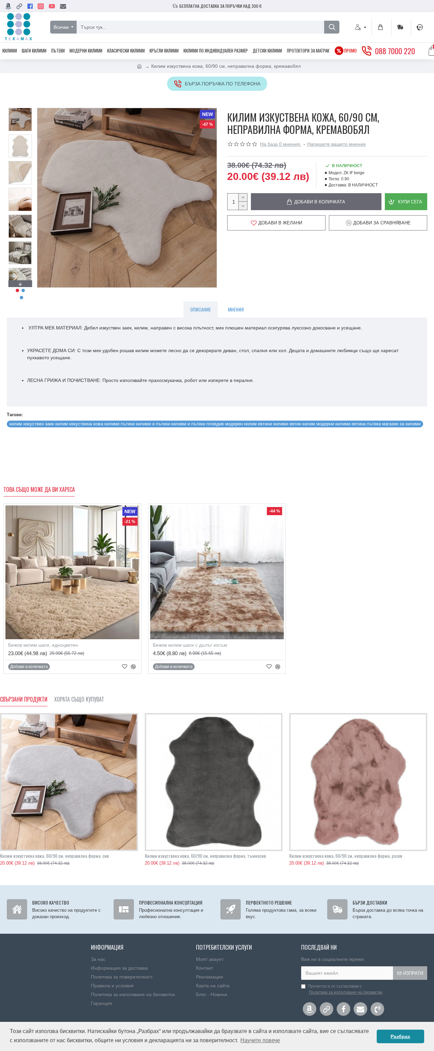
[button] (20, 109)
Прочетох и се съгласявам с (345, 989)
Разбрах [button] (400, 1036)
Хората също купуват (79, 699)
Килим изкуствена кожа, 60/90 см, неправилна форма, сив (54, 856)
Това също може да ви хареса (39, 489)
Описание (200, 309)
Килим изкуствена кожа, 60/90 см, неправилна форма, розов (345, 856)
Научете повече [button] (260, 1040)
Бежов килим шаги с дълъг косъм (190, 645)
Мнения (236, 309)
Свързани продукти (23, 699)
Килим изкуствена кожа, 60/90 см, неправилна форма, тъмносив (205, 856)
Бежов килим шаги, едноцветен (43, 645)
